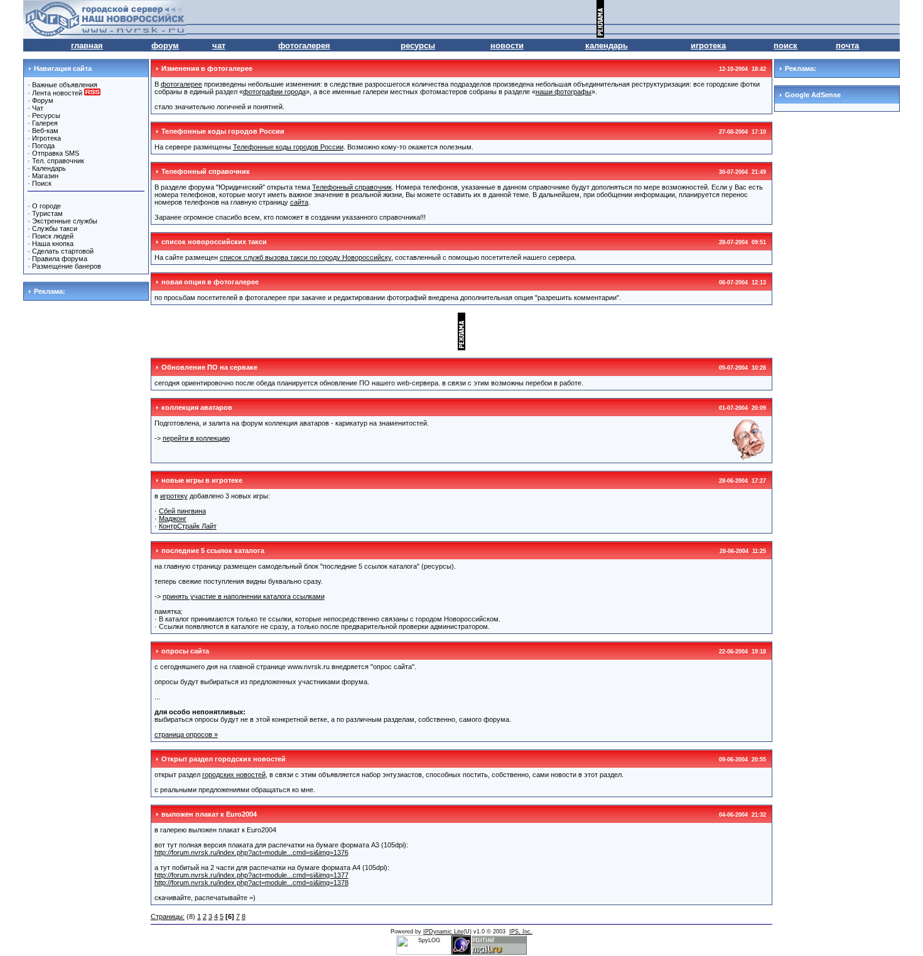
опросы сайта (185, 651)
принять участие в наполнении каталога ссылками (244, 596)
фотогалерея (304, 45)
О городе (46, 206)
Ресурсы (46, 115)
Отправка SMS (55, 153)
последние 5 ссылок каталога (212, 550)
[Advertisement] (753, 19)
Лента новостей (58, 93)
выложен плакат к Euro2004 (209, 814)
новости (507, 45)
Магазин (45, 176)
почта (847, 45)
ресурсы (418, 45)
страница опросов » (186, 734)
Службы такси (54, 228)
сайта (299, 202)
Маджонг (172, 518)
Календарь (49, 168)
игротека (708, 45)
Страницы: (168, 916)
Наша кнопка (52, 243)
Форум (42, 100)
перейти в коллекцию (196, 438)
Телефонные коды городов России (222, 131)
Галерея (45, 123)
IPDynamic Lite (443, 931)
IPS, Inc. (520, 931)
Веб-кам (45, 130)
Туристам (47, 213)
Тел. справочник (58, 160)
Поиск (41, 183)
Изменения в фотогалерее (206, 68)
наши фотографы (563, 91)
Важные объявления (64, 85)
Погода (43, 145)
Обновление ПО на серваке (209, 367)
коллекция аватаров (196, 407)
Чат (37, 108)
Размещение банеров (66, 266)
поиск (785, 45)
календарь (606, 45)
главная (87, 45)
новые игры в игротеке (201, 480)
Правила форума (59, 258)
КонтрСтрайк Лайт (188, 526)
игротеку (174, 496)
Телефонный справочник (205, 171)
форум (165, 45)
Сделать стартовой (63, 251)
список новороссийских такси (214, 241)
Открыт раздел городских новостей (223, 759)
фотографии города (274, 91)
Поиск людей (52, 236)
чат (218, 45)
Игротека (46, 138)
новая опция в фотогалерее (210, 282)
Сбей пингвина (182, 511)
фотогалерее (181, 84)
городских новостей (234, 774)
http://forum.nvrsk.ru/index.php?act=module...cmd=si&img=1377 (251, 875)
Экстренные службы (64, 221)
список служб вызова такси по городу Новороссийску (305, 257)
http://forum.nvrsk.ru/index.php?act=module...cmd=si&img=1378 (251, 882)
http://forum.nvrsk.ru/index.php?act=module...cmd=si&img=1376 (251, 852)
